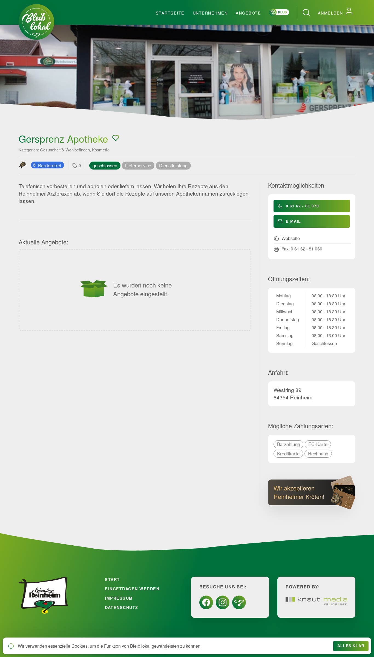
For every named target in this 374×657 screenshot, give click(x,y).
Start (112, 579)
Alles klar (350, 646)
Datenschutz (121, 607)
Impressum (119, 598)
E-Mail (293, 221)
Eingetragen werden (132, 588)
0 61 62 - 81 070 (302, 206)
